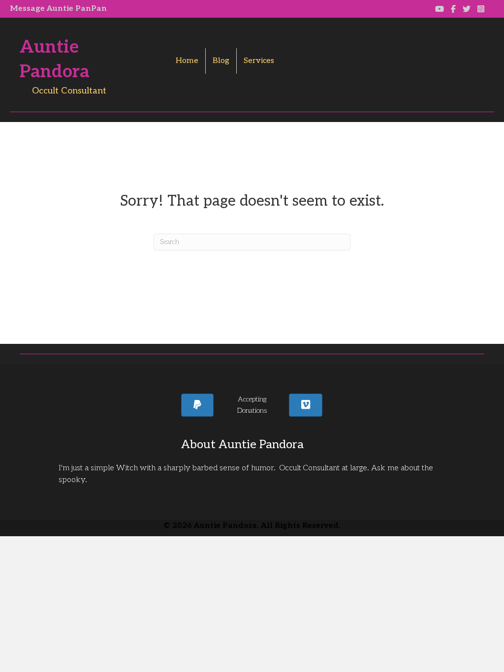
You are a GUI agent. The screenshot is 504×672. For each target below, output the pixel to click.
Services (259, 60)
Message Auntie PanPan (58, 8)
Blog (221, 60)
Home (187, 60)
